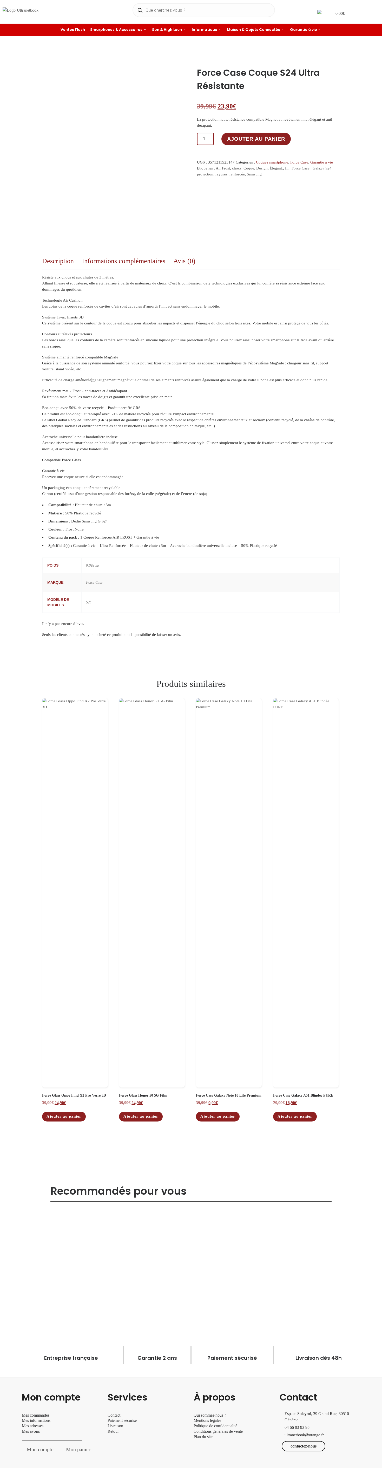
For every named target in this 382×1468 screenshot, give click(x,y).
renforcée (237, 174)
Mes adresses (32, 1426)
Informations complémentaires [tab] (123, 261)
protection (205, 174)
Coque (248, 168)
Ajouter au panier (256, 139)
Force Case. (301, 168)
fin (287, 168)
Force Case (299, 162)
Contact (114, 1415)
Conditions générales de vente (218, 1431)
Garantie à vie (321, 162)
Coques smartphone (272, 162)
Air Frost (223, 168)
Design (262, 168)
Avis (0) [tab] (184, 261)
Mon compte (40, 1449)
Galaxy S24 (322, 168)
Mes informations (36, 1420)
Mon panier (78, 1449)
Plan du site (203, 1437)
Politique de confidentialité (215, 1426)
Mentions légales (207, 1420)
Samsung (254, 174)
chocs (236, 168)
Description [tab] (58, 261)
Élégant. (276, 168)
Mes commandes (35, 1415)
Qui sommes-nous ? (210, 1415)
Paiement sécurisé (122, 1420)
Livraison (116, 1426)
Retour (113, 1431)
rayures (221, 174)
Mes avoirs (31, 1431)
